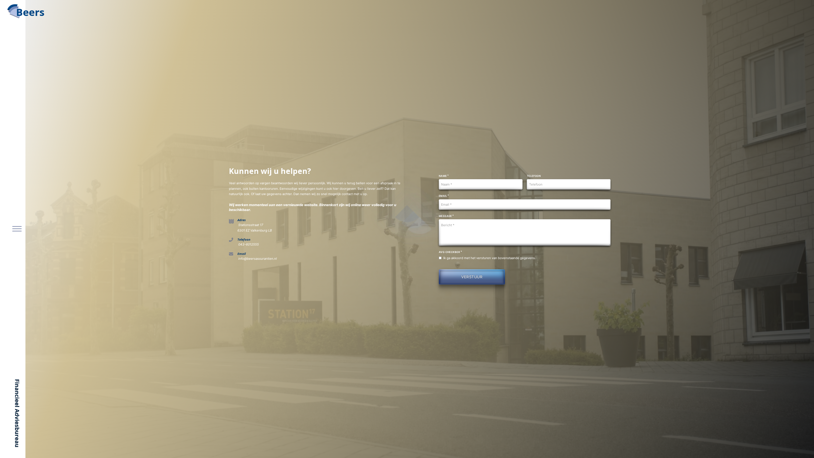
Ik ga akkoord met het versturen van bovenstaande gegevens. (489, 258)
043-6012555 (248, 244)
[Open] (17, 229)
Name (443, 175)
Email (443, 195)
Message (445, 216)
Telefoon (534, 175)
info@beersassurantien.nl (257, 259)
